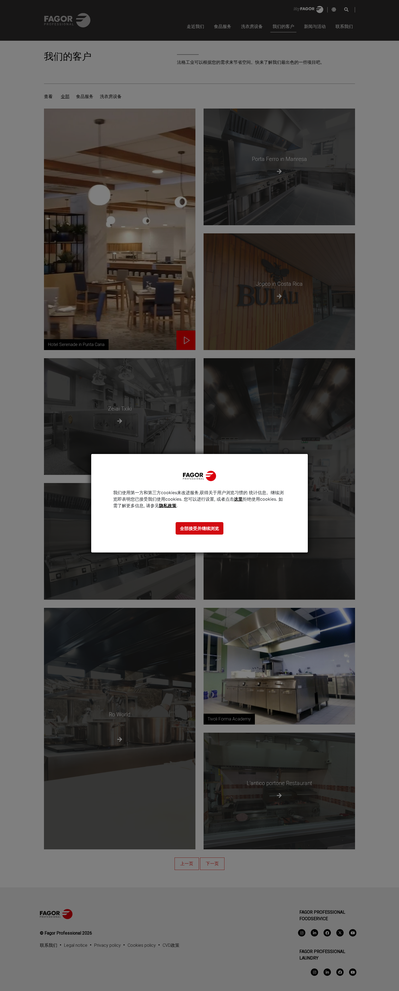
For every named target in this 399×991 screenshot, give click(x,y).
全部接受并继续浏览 (199, 528)
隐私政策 (167, 505)
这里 (238, 499)
